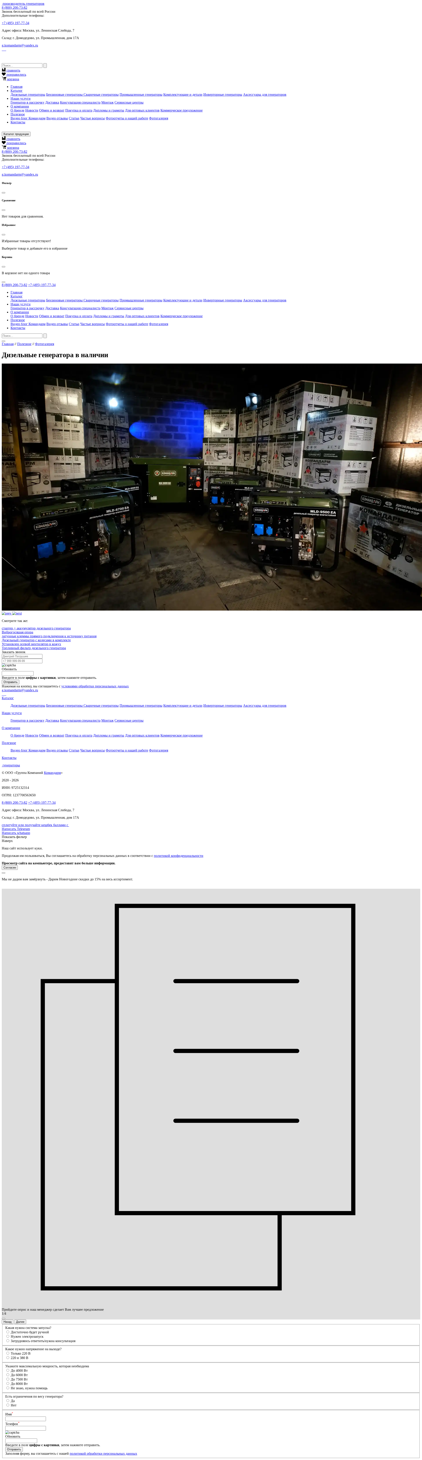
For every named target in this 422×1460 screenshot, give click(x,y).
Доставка (52, 102)
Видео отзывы (57, 118)
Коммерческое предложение (181, 110)
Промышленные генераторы (141, 94)
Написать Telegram (16, 829)
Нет (13, 1405)
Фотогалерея (158, 118)
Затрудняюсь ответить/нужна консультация (43, 1341)
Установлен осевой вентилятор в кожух (31, 644)
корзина (12, 79)
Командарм (52, 773)
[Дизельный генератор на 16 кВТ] (7, 613)
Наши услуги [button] (21, 98)
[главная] (2, 3)
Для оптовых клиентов (142, 110)
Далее (20, 1321)
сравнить (13, 70)
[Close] (3, 192)
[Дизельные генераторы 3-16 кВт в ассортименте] (17, 613)
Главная (16, 86)
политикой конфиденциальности (178, 856)
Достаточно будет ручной (30, 1332)
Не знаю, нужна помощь (29, 1388)
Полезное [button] (18, 114)
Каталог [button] (17, 90)
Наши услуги (12, 713)
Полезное (24, 344)
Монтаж (107, 102)
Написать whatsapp (16, 833)
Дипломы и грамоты (108, 110)
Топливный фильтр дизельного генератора (34, 648)
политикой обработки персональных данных (103, 1453)
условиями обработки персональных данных (95, 686)
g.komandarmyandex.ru (20, 45)
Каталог (8, 698)
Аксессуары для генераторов (264, 94)
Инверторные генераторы (222, 94)
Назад (8, 1321)
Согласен (10, 867)
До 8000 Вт (19, 1384)
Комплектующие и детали (182, 94)
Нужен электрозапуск (27, 1336)
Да (13, 1401)
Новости (31, 110)
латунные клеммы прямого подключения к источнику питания (49, 636)
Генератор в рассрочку (27, 102)
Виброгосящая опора (17, 632)
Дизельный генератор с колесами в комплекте (36, 640)
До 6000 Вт (19, 1375)
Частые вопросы (92, 118)
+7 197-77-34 (15, 23)
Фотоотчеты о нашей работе (127, 118)
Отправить (11, 682)
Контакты (18, 122)
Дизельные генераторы (28, 94)
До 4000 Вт (19, 1370)
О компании (11, 728)
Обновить (9, 669)
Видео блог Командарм (28, 118)
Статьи (74, 118)
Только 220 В (21, 1353)
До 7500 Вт (19, 1379)
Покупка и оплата (78, 110)
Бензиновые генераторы (65, 94)
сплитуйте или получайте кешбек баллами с (35, 825)
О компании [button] (20, 106)
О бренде (17, 110)
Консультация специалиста (80, 102)
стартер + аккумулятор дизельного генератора (36, 628)
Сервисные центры (129, 102)
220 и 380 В (19, 1358)
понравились (16, 74)
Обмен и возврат (51, 110)
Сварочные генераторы (101, 94)
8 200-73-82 (14, 7)
